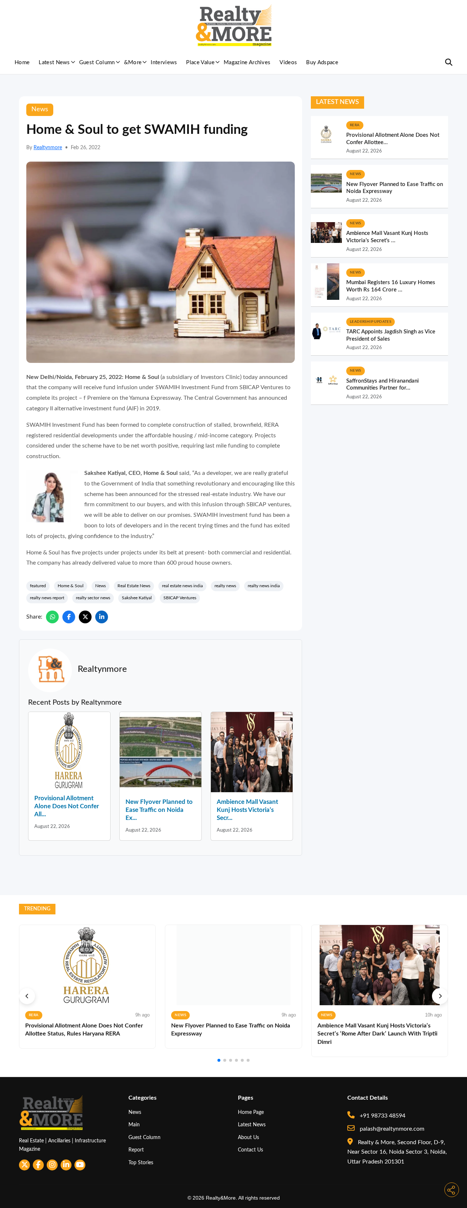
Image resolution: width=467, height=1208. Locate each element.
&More (133, 62)
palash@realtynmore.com (391, 1129)
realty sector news (93, 598)
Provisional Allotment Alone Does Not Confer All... (66, 806)
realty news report (47, 598)
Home (22, 62)
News (100, 586)
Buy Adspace (322, 62)
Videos (288, 62)
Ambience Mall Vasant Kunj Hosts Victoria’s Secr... (247, 810)
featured (38, 586)
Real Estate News (133, 586)
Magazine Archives (247, 62)
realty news (225, 586)
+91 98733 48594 (381, 1116)
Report (136, 1150)
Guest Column (97, 62)
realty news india (264, 586)
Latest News (54, 62)
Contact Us (250, 1150)
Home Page (251, 1112)
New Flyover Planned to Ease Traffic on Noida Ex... (159, 810)
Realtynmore (48, 147)
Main (134, 1124)
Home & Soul (71, 586)
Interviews (164, 62)
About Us (248, 1137)
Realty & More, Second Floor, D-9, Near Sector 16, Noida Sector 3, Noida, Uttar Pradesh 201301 (397, 1152)
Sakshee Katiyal (137, 598)
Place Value (200, 62)
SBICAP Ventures (179, 598)
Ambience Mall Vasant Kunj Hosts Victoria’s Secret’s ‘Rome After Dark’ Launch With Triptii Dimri (377, 1034)
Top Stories (140, 1162)
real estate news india (182, 586)
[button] (27, 996)
